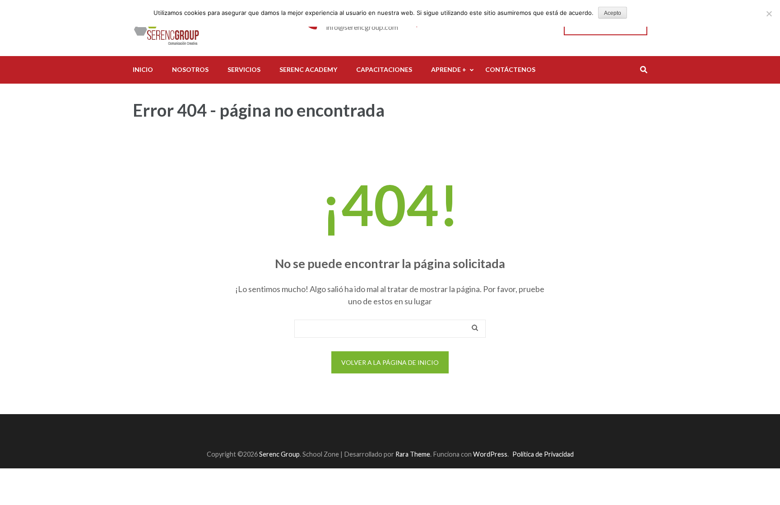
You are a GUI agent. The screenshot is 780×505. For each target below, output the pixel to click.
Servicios (244, 69)
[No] (768, 13)
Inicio (143, 69)
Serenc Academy (308, 69)
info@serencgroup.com (362, 27)
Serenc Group (279, 454)
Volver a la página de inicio (390, 362)
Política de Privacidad (543, 454)
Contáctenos (510, 69)
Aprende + (448, 69)
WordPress (490, 454)
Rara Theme (412, 454)
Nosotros (190, 69)
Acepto (612, 13)
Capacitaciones (384, 69)
